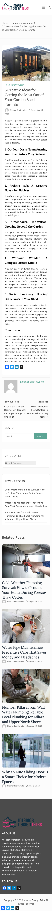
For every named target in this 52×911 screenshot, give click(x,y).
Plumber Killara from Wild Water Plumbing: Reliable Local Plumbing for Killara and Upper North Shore (24, 516)
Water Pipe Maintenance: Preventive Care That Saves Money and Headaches (24, 652)
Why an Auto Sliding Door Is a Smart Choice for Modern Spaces (25, 777)
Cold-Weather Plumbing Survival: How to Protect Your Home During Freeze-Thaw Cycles (25, 493)
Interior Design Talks (35, 900)
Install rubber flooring (36, 272)
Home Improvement (14, 85)
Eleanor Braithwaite (18, 110)
